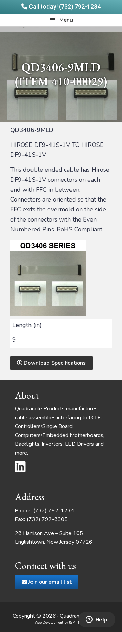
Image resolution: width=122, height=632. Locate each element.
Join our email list (49, 582)
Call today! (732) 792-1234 (64, 6)
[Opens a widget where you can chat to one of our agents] (96, 620)
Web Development (49, 622)
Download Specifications (54, 363)
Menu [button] (66, 20)
